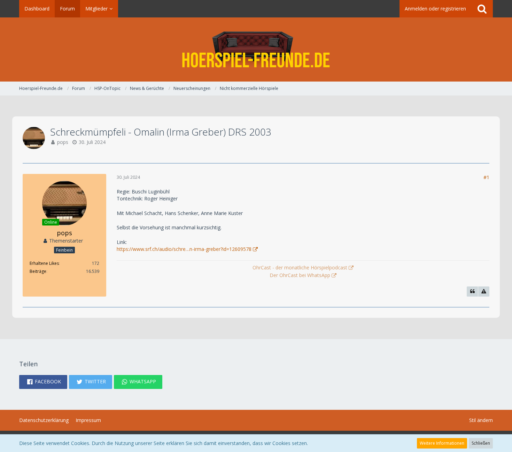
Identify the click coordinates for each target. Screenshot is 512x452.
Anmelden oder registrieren (435, 8)
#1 (486, 177)
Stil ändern (481, 420)
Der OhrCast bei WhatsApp (300, 275)
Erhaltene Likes (44, 263)
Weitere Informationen (442, 443)
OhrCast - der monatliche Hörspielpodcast (300, 267)
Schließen (481, 443)
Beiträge (38, 271)
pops (62, 142)
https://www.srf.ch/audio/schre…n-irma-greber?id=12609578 (184, 249)
